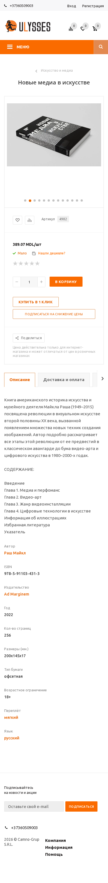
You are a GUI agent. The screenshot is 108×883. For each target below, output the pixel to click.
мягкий (11, 717)
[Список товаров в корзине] (99, 30)
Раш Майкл (15, 553)
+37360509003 (21, 5)
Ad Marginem (16, 594)
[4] (32, 263)
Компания (55, 840)
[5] (37, 263)
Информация (59, 847)
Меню (23, 47)
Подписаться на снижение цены (54, 314)
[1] (15, 263)
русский (11, 738)
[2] (21, 263)
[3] (26, 263)
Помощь (54, 854)
